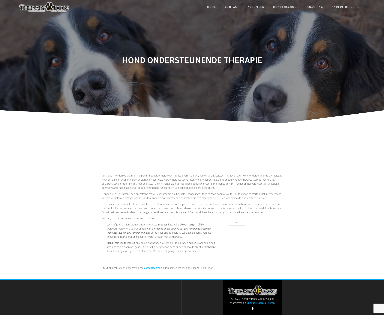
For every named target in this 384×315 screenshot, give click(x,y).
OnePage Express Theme (260, 302)
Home (211, 7)
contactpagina (152, 267)
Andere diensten (346, 7)
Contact (232, 7)
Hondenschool (285, 7)
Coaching (315, 7)
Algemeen (256, 7)
